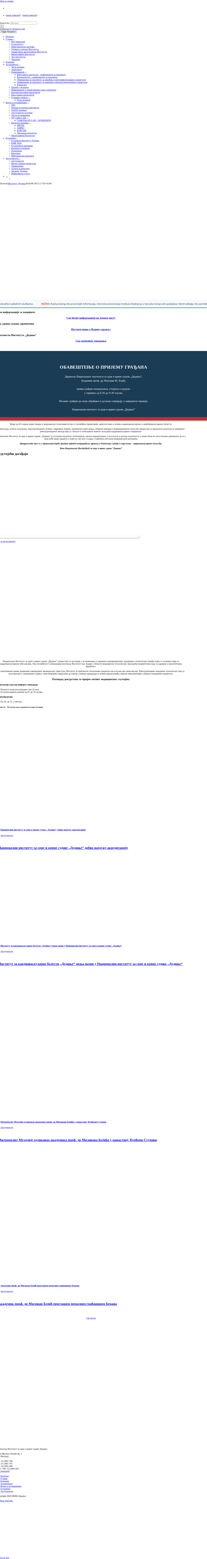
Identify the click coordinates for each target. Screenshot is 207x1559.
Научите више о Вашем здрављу (91, 329)
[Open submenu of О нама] (14, 39)
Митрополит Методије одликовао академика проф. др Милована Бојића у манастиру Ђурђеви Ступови (53, 1122)
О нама (3, 1478)
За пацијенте (6, 1483)
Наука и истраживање (11, 1486)
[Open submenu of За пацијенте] (19, 65)
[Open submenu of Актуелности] (19, 159)
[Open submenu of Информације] (25, 72)
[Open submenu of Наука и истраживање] (28, 103)
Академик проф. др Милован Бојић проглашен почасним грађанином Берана (39, 1285)
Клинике (4, 1481)
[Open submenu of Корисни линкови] (29, 123)
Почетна (4, 1476)
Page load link (6, 1501)
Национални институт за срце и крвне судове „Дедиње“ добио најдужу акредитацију (43, 830)
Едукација (5, 1489)
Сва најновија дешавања (91, 340)
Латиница (3, 20)
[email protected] (13, 15)
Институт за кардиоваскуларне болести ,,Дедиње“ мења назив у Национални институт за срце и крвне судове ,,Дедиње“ (61, 946)
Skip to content (6, 1)
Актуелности (6, 835)
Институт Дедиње (17, 183)
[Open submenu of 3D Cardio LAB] (27, 118)
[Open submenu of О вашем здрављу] (29, 98)
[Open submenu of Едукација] (16, 138)
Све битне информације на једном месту (90, 317)
